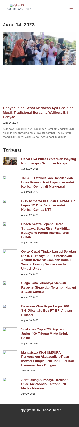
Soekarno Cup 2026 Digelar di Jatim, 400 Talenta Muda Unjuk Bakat (44, 334)
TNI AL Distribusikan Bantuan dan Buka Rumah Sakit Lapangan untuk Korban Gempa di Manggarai (48, 182)
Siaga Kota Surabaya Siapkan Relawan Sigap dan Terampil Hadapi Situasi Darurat (48, 287)
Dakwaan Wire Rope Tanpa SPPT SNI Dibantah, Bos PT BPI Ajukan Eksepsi (46, 310)
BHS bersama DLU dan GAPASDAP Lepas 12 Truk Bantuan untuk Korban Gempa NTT (48, 205)
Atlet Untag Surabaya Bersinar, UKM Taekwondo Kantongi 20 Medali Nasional (44, 384)
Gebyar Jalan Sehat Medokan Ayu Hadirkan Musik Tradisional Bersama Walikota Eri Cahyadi (38, 112)
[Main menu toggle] (71, 8)
